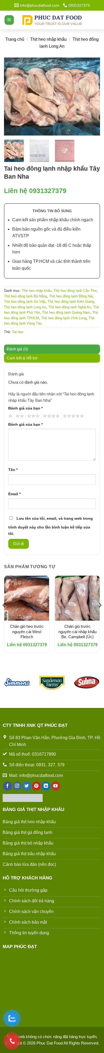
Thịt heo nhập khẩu (48, 39)
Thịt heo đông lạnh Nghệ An (69, 307)
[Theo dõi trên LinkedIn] (46, 785)
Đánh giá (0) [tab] (17, 349)
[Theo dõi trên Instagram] (17, 785)
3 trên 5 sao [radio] (32, 416)
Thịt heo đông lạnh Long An (25, 307)
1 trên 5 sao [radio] (10, 416)
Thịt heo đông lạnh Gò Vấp (24, 302)
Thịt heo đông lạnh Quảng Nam (66, 312)
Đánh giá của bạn (25, 408)
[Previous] (12, 96)
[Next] (91, 96)
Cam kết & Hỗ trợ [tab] (22, 358)
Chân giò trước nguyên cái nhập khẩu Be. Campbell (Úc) (77, 631)
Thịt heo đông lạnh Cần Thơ (75, 291)
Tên (13, 470)
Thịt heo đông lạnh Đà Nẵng (25, 296)
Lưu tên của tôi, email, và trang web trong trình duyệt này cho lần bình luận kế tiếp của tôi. (50, 526)
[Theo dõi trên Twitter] (26, 785)
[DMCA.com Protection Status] (23, 797)
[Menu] (9, 20)
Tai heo (17, 332)
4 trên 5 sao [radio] (50, 416)
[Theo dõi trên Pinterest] (36, 785)
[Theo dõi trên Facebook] (7, 785)
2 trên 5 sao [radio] (19, 416)
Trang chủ (14, 39)
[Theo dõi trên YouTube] (55, 785)
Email (14, 494)
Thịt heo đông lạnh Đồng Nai (71, 296)
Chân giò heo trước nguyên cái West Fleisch (27, 631)
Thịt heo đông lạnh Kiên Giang (70, 302)
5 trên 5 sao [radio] (72, 416)
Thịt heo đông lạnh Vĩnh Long (63, 318)
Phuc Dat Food (50, 1043)
